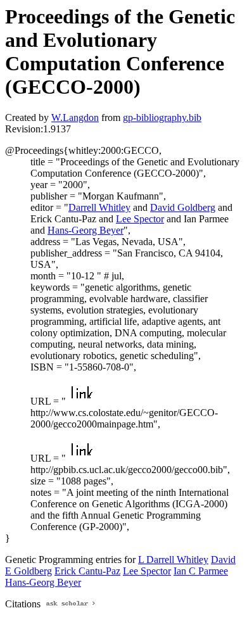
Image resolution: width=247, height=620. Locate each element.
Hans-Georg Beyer (86, 230)
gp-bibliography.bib (162, 117)
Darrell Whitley (99, 207)
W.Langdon (75, 117)
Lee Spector (140, 218)
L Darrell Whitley (173, 559)
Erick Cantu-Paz (87, 571)
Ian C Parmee (201, 571)
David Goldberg (182, 207)
